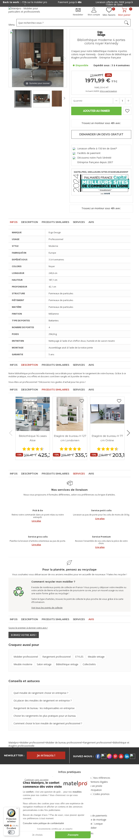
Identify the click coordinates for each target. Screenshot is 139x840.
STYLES (79, 656)
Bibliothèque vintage (67, 664)
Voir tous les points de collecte (47, 607)
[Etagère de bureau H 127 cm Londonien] (70, 414)
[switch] (11, 832)
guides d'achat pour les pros (70, 381)
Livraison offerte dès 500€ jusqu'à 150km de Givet (114, 3)
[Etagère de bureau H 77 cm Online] (107, 414)
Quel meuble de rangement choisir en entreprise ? (41, 692)
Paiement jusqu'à (70, 2)
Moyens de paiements (95, 815)
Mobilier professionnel (26, 656)
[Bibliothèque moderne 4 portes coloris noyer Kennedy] (23, 99)
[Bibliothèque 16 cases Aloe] (33, 414)
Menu (11, 24)
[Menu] (17, 809)
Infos (13, 222)
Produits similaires (55, 222)
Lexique (98, 823)
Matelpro (13, 742)
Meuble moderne (23, 664)
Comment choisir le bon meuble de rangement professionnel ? (48, 723)
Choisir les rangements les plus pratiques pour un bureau (45, 715)
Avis (91, 222)
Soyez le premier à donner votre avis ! (28, 627)
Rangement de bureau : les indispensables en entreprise (44, 708)
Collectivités (89, 664)
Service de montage (95, 819)
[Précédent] (11, 58)
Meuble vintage (96, 656)
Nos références (101, 777)
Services (79, 222)
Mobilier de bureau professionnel (64, 742)
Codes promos (101, 794)
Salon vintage (44, 664)
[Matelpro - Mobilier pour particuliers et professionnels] (26, 11)
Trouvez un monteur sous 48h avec (101, 123)
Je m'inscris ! (46, 755)
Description (29, 222)
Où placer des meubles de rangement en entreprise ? (43, 700)
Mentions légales (98, 781)
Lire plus (36, 521)
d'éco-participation (108, 91)
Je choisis (37, 834)
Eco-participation (92, 790)
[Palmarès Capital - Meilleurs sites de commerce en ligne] (101, 181)
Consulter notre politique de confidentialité (43, 823)
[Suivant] (64, 58)
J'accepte (72, 834)
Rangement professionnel (56, 656)
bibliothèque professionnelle (30, 373)
